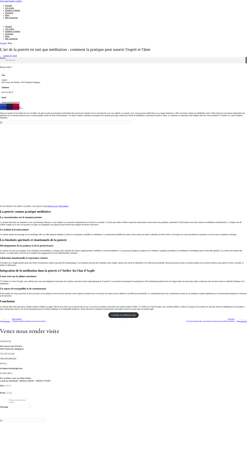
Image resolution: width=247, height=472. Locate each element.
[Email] (1, 94)
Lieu (3, 75)
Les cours (9, 8)
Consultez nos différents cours (123, 315)
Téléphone (5, 87)
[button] (111, 22)
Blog (7, 15)
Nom (2, 385)
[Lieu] (1, 72)
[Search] (246, 60)
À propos (9, 13)
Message (4, 407)
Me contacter (11, 18)
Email (4, 97)
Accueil (8, 5)
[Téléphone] (1, 84)
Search (3, 58)
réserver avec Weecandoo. (58, 206)
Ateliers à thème (12, 10)
